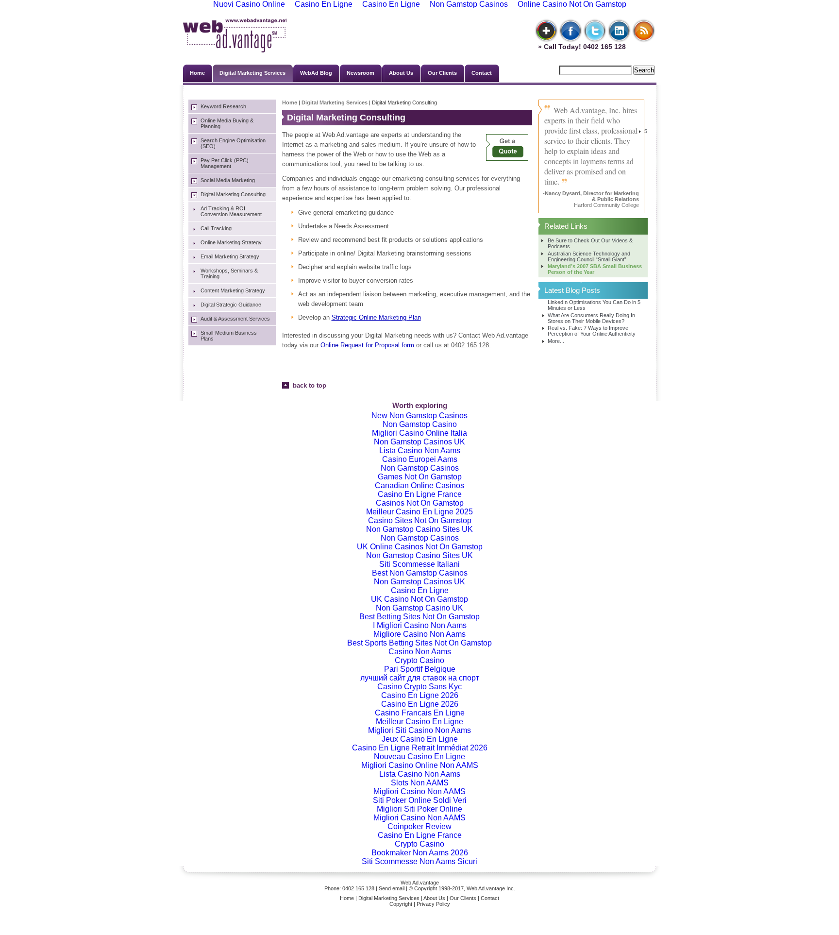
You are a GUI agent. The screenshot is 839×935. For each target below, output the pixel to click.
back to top (307, 385)
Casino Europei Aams (419, 459)
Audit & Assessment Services (235, 319)
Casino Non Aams (419, 651)
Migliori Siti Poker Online (419, 809)
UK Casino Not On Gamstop (419, 599)
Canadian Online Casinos (419, 485)
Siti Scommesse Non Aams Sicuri (419, 861)
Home (197, 73)
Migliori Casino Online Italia (419, 433)
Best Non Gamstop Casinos (420, 573)
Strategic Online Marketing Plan (376, 317)
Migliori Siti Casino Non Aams (419, 730)
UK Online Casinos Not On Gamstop (420, 547)
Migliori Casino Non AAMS (419, 791)
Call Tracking (216, 228)
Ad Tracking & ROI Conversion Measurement (231, 211)
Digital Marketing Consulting (233, 194)
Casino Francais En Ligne (420, 713)
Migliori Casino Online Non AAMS (419, 765)
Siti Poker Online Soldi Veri (420, 800)
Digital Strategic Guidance (231, 304)
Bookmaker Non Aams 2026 (419, 853)
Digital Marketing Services (252, 73)
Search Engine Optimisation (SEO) (233, 143)
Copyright (400, 904)
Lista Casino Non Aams (419, 450)
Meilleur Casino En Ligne (419, 721)
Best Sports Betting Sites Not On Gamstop (419, 643)
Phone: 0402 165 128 (349, 888)
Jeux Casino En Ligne (420, 739)
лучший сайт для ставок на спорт (419, 678)
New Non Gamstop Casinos (419, 415)
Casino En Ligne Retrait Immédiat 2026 (419, 748)
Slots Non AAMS (420, 783)
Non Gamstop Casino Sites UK (419, 529)
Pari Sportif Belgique (419, 669)
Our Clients (442, 73)
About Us (401, 73)
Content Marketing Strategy (233, 290)
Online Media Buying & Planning (227, 123)
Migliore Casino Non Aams (419, 634)
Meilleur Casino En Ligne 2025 (419, 512)
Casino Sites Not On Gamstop (419, 520)
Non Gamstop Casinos (420, 468)
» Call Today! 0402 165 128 (580, 47)
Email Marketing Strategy (230, 256)
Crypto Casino (419, 660)
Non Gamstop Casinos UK (419, 442)
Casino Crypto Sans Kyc (419, 686)
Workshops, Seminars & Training (229, 273)
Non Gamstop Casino (420, 424)
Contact (481, 73)
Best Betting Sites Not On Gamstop (419, 616)
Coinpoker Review (419, 826)
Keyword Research (223, 106)
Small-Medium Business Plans (229, 335)
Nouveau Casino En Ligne (419, 756)
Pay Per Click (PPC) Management (225, 163)
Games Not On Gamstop (420, 477)
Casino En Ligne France (420, 494)
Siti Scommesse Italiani (419, 564)
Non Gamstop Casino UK (419, 608)
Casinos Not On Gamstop (420, 503)
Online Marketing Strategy (231, 242)
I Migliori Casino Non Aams (420, 625)
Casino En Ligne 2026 (419, 695)
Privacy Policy (433, 904)
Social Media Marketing (228, 180)
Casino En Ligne (420, 590)
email (398, 888)
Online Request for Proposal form (367, 345)
